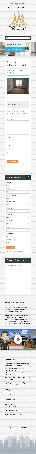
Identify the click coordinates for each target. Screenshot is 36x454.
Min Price (9, 220)
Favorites (12, 7)
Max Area (10, 240)
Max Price (9, 227)
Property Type (10, 201)
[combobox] (18, 192)
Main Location (10, 189)
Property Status (11, 195)
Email (9, 145)
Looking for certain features (16, 251)
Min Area (10, 233)
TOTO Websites (21, 427)
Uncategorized (10, 394)
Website (9, 153)
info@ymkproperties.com (18, 4)
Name (9, 137)
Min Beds (9, 208)
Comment (10, 119)
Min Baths (9, 214)
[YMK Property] (18, 18)
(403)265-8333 (19, 33)
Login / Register (23, 7)
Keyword (9, 182)
